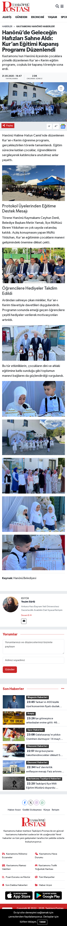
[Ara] (57, 6)
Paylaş (9, 125)
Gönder (10, 669)
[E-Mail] (24, 621)
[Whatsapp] (42, 802)
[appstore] (19, 896)
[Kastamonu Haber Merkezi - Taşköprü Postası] (16, 6)
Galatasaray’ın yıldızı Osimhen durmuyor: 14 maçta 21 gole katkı (44, 737)
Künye (47, 810)
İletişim (55, 810)
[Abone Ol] (63, 126)
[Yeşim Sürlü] (10, 604)
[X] (30, 802)
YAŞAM (52, 17)
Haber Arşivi (14, 810)
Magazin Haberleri (37, 697)
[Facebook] (24, 802)
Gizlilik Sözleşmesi (32, 810)
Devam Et (25, 615)
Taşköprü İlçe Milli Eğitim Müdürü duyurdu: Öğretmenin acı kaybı (41, 786)
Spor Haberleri (35, 730)
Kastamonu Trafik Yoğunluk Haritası (46, 867)
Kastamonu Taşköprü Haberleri (44, 779)
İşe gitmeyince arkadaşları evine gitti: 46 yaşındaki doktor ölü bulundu (43, 721)
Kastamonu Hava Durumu (46, 856)
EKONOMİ (37, 17)
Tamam (42, 922)
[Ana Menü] (62, 6)
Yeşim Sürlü (28, 601)
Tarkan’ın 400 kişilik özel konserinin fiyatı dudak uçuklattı (42, 704)
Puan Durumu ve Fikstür (18, 877)
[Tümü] (62, 688)
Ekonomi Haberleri (37, 746)
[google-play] (48, 896)
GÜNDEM (21, 17)
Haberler (7, 26)
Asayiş (30, 714)
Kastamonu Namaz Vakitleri (14, 867)
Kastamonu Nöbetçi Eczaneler (14, 856)
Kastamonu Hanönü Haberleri (35, 26)
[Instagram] (36, 802)
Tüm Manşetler (47, 877)
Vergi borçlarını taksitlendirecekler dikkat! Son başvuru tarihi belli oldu (44, 753)
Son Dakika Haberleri (16, 885)
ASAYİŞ (6, 17)
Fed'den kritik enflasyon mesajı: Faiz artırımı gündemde (43, 770)
